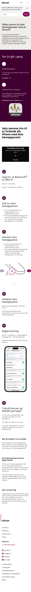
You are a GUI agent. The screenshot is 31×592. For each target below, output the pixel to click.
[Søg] (21, 2)
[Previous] (2, 270)
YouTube (7, 560)
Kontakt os (5, 531)
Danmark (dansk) (9, 545)
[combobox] (10, 14)
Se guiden (5, 78)
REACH (4, 580)
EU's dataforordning (8, 577)
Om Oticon (5, 527)
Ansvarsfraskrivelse (8, 570)
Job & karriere (6, 534)
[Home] (5, 3)
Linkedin (7, 556)
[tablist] (15, 283)
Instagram (7, 553)
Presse (4, 537)
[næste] (29, 270)
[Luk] (27, 8)
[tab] (14, 283)
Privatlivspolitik (6, 564)
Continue (26, 14)
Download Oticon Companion (11, 100)
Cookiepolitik (6, 567)
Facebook (7, 550)
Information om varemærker (11, 574)
